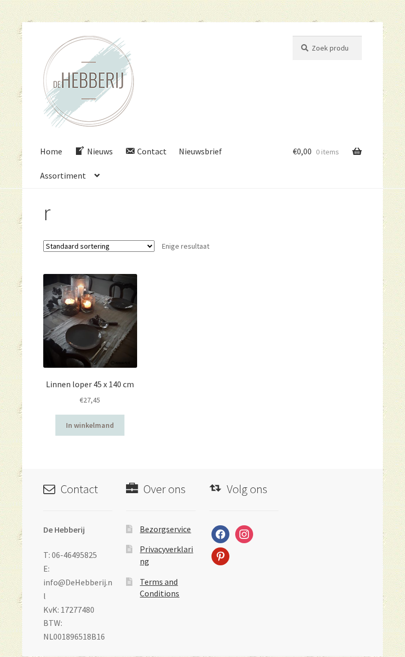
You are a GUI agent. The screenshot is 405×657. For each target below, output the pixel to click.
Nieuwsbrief (200, 151)
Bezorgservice (165, 529)
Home (51, 151)
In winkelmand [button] (90, 425)
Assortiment (63, 175)
